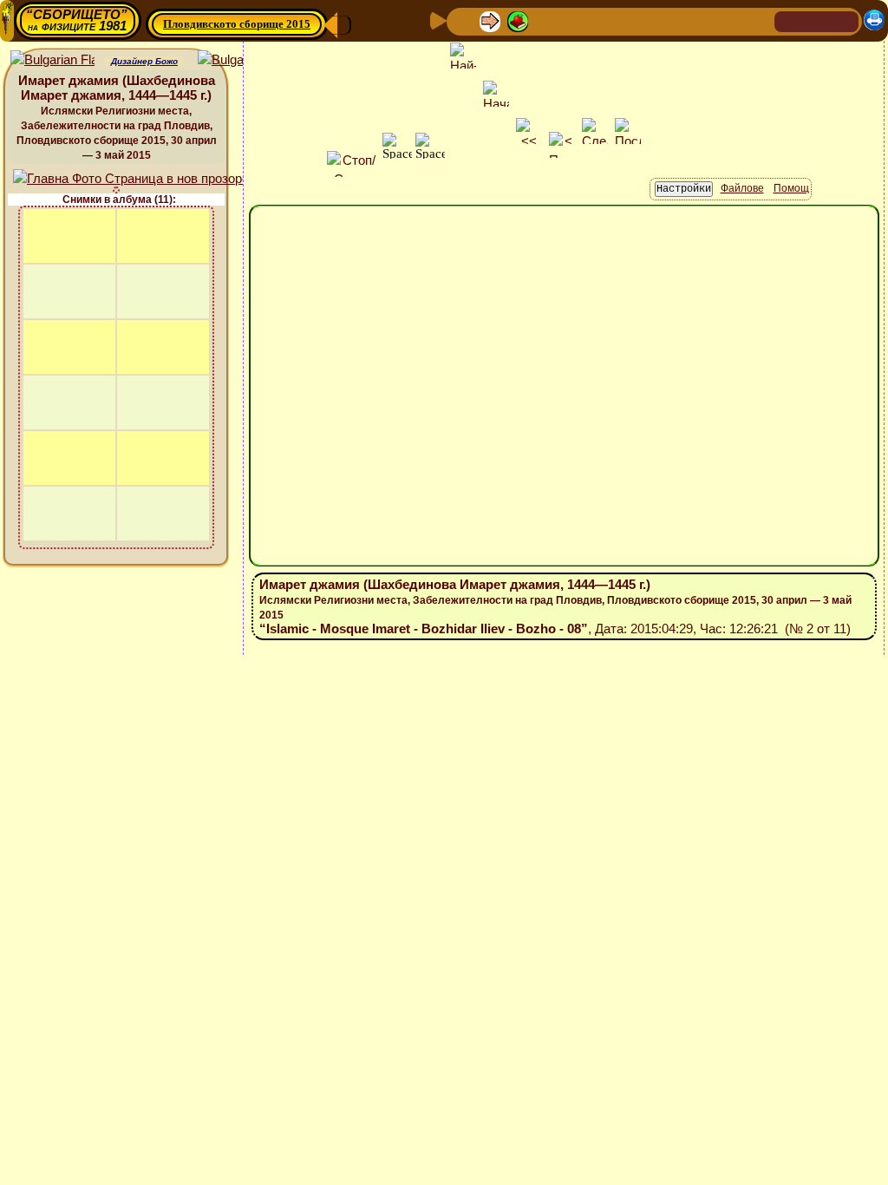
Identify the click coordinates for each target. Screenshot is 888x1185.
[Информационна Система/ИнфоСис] (576, 20)
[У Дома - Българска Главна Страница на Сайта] (816, 20)
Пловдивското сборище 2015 (236, 23)
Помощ (791, 188)
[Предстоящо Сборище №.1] (547, 20)
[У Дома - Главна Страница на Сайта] (789, 20)
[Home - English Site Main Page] (844, 20)
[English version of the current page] (52, 60)
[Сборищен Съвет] (723, 20)
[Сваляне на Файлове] (687, 20)
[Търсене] (758, 20)
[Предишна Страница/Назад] (462, 20)
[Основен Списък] (517, 20)
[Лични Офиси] (604, 20)
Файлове (742, 188)
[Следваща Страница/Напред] (490, 20)
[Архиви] (660, 20)
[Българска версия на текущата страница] (240, 60)
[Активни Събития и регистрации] (632, 20)
